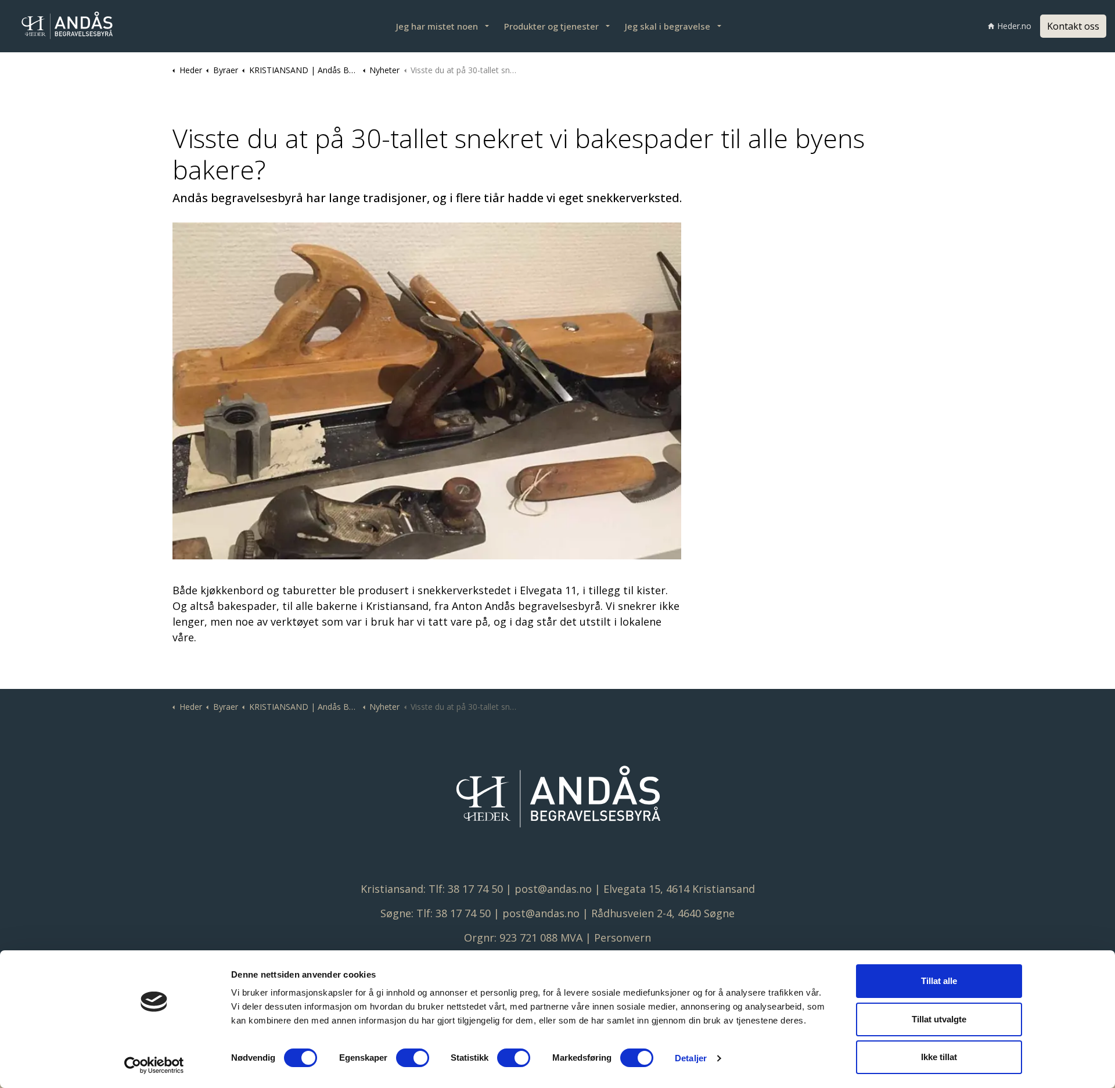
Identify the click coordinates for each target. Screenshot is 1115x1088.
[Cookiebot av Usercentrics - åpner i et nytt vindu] (154, 1065)
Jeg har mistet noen (437, 26)
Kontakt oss (1073, 26)
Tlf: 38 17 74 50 (466, 889)
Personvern (622, 938)
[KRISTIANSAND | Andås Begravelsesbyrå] (67, 26)
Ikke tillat (939, 1057)
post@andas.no (553, 889)
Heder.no (1014, 25)
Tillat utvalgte (939, 1019)
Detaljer (691, 1058)
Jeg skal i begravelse (667, 26)
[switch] (412, 1057)
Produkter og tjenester (551, 26)
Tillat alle (939, 981)
